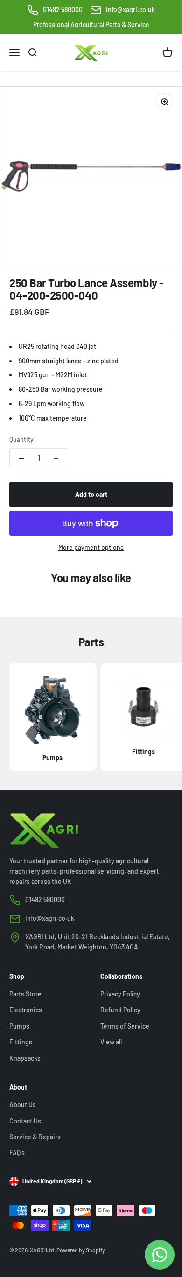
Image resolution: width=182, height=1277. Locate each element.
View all (111, 1042)
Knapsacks (25, 1058)
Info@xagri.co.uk (130, 9)
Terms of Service (124, 1026)
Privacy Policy (120, 994)
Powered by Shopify (80, 1250)
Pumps (19, 1026)
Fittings (20, 1042)
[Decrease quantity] (21, 458)
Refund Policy (120, 1010)
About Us (22, 1105)
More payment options (91, 547)
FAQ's (17, 1153)
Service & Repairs (35, 1137)
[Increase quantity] (56, 458)
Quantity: (22, 439)
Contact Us (25, 1121)
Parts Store (25, 994)
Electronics (25, 1010)
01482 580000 (63, 9)
